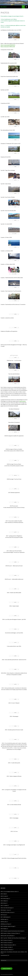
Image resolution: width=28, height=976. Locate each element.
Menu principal (26, 6)
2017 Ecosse (3, 914)
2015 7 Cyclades (4, 905)
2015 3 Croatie (4, 896)
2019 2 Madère (4, 928)
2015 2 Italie (3, 893)
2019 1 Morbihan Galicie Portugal (7, 926)
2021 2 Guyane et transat (6, 940)
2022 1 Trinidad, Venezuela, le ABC (8, 944)
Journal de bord (4, 955)
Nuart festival (22, 401)
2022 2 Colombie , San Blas (6, 947)
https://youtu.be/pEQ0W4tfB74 (8, 45)
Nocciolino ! (4, 7)
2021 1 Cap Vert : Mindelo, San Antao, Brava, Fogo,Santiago (13, 937)
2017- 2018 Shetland (5, 917)
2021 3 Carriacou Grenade (6, 942)
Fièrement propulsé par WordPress (7, 974)
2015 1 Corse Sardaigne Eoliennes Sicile (9, 891)
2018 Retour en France (5, 924)
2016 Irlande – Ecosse (5, 910)
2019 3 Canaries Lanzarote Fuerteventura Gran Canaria (12, 931)
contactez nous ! (6, 968)
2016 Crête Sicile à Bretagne (6, 907)
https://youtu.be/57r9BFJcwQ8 (8, 46)
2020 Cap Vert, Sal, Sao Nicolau (7, 935)
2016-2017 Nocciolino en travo (7, 912)
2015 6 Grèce (3, 903)
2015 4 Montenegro (5, 898)
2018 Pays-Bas (4, 921)
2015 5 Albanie (4, 900)
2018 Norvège (3, 919)
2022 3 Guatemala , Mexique (6, 949)
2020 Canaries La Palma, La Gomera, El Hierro (10, 933)
